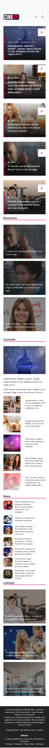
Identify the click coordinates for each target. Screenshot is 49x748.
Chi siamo (9, 744)
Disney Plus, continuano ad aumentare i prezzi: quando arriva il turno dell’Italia (25, 551)
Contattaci (39, 730)
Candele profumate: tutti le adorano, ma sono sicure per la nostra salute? (24, 127)
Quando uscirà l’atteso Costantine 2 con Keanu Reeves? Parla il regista (24, 541)
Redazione (18, 744)
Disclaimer (40, 744)
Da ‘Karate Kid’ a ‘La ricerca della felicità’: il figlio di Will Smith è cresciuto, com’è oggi (24, 287)
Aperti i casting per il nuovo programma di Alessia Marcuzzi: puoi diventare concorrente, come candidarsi (25, 507)
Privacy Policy (29, 744)
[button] (36, 17)
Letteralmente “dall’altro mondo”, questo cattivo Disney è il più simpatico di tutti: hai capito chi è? (22, 382)
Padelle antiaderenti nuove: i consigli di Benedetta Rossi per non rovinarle (24, 204)
